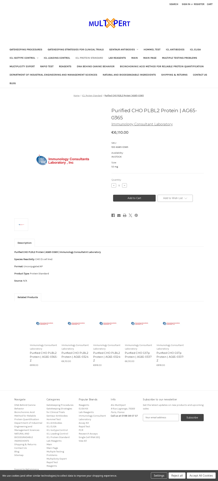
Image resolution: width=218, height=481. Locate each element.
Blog (13, 83)
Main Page (150, 57)
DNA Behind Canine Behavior (95, 66)
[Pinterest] (136, 215)
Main (134, 57)
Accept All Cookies (201, 475)
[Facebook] (113, 215)
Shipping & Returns (174, 74)
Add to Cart (43, 326)
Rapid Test (46, 66)
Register (199, 4)
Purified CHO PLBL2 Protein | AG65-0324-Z (107, 356)
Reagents (65, 66)
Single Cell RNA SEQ (89, 437)
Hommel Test (152, 49)
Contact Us (200, 74)
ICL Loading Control (57, 57)
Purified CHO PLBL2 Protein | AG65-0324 (74, 354)
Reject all (177, 475)
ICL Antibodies (175, 49)
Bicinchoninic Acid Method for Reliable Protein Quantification (162, 66)
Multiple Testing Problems (179, 57)
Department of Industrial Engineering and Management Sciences (53, 74)
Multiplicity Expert (22, 66)
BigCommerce (32, 469)
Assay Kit (84, 422)
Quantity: (116, 179)
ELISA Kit (83, 408)
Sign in (186, 4)
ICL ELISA (195, 49)
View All (83, 440)
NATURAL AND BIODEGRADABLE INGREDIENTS (129, 74)
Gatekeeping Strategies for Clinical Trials (76, 49)
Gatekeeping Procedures (26, 49)
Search (173, 4)
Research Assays (88, 433)
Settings (159, 475)
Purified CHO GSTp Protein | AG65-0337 (138, 354)
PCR (81, 430)
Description (25, 242)
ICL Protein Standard (89, 57)
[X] (130, 215)
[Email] (119, 215)
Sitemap (19, 455)
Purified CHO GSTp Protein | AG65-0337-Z (170, 356)
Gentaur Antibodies (122, 49)
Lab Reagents (117, 57)
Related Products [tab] (28, 297)
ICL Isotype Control (22, 57)
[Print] (124, 215)
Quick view (43, 320)
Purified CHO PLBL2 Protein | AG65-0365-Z (44, 356)
